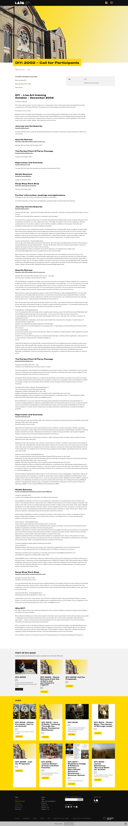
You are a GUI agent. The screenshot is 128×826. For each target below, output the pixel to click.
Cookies (35, 818)
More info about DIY (20, 80)
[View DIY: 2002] (26, 667)
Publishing (19, 805)
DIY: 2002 (30, 653)
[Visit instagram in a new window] (66, 807)
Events (17, 799)
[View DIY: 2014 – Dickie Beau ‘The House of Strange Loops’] (103, 711)
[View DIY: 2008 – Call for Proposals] (24, 751)
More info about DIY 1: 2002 (23, 84)
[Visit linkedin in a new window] (76, 807)
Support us (45, 809)
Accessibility (26, 818)
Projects (18, 803)
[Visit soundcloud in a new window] (74, 807)
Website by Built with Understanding (82, 818)
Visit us (44, 805)
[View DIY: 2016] (77, 711)
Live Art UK (96, 802)
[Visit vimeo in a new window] (71, 807)
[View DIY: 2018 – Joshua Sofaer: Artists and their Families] (50, 751)
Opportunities (20, 69)
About (43, 797)
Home (16, 797)
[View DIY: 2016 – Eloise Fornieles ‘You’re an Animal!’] (24, 711)
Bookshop (18, 809)
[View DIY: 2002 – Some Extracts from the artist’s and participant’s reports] (51, 667)
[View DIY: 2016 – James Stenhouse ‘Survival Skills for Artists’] (103, 751)
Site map (17, 818)
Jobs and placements (48, 801)
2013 (85, 79)
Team (42, 799)
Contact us (45, 807)
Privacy (42, 818)
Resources (18, 807)
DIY (29, 69)
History (44, 803)
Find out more (69, 823)
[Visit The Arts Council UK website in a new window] (104, 818)
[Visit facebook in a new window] (68, 807)
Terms (49, 818)
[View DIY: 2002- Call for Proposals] (77, 667)
